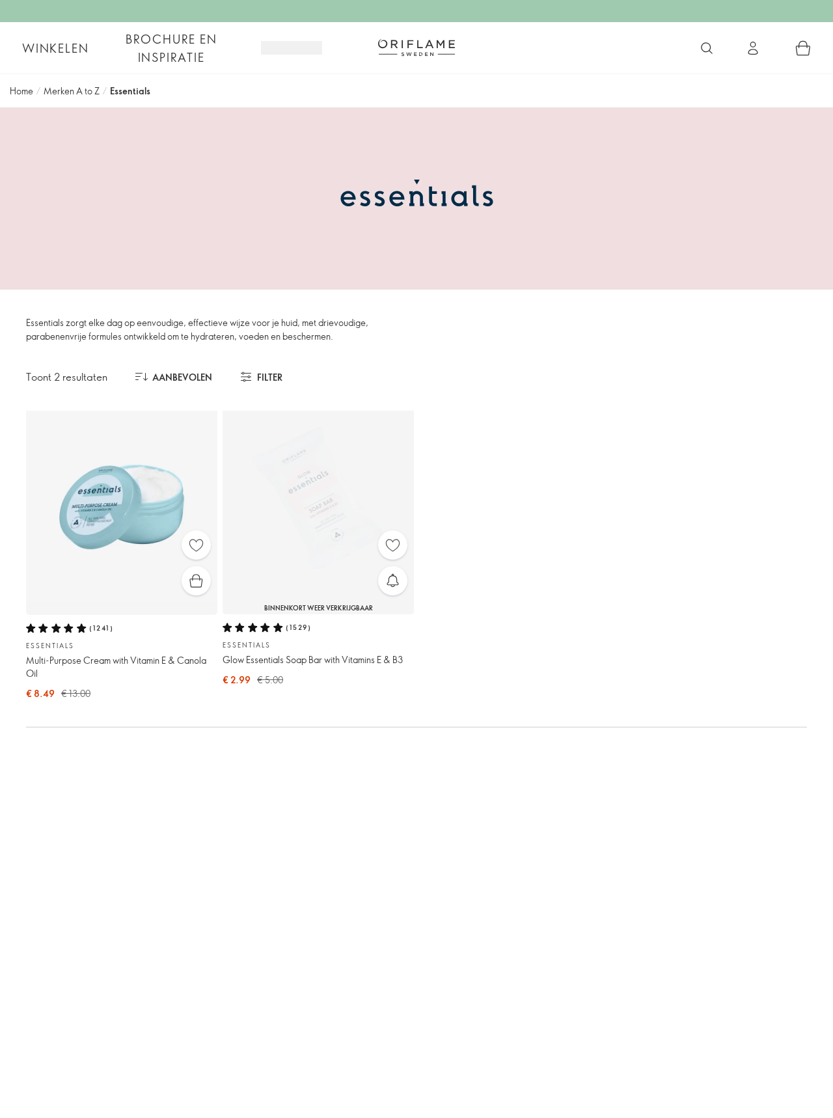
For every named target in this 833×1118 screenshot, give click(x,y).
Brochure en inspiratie (171, 48)
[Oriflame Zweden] (416, 47)
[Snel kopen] (196, 580)
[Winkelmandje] (803, 48)
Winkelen (55, 48)
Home (21, 91)
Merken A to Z (72, 91)
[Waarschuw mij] (392, 580)
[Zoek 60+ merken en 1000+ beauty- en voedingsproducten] (707, 48)
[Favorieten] (196, 545)
